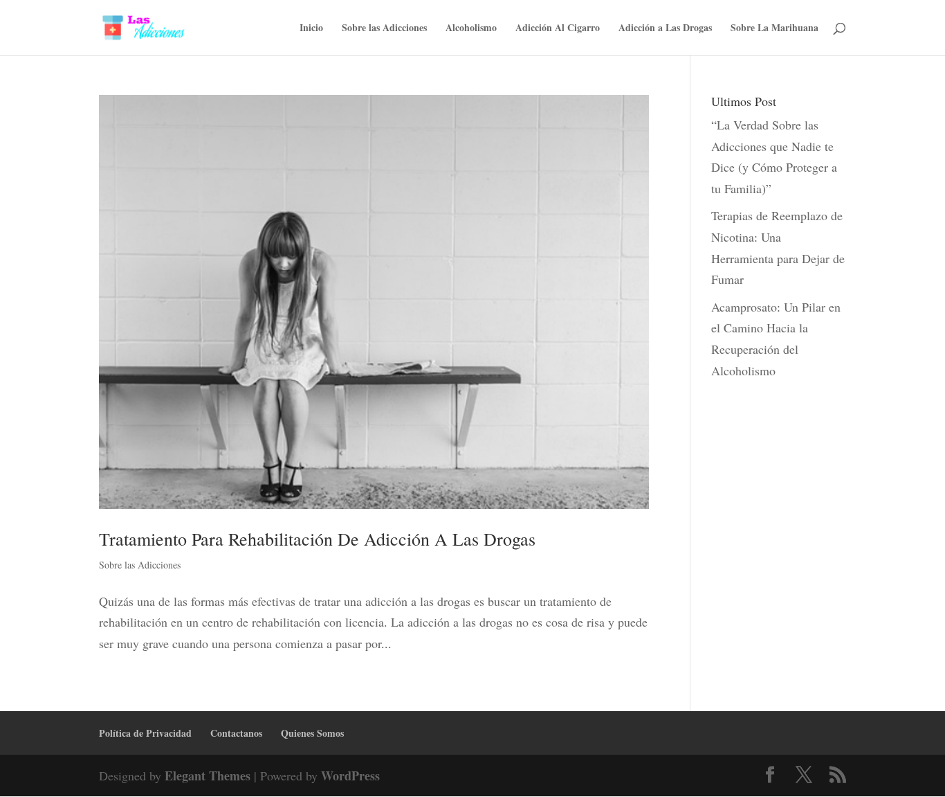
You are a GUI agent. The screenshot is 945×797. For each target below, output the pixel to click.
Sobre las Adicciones (384, 29)
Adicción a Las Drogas (665, 29)
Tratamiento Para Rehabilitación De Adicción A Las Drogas (317, 538)
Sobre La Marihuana (774, 29)
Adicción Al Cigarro (557, 29)
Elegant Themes (207, 776)
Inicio (311, 29)
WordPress (350, 776)
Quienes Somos (312, 733)
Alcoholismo (471, 29)
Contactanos (236, 733)
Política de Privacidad (145, 733)
